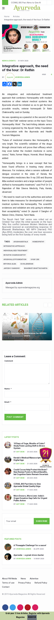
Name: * (7, 389)
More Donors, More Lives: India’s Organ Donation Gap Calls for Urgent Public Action (30, 498)
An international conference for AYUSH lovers (27, 334)
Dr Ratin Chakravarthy (14, 255)
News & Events (9, 61)
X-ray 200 (35, 259)
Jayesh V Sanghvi (11, 268)
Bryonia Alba (9, 264)
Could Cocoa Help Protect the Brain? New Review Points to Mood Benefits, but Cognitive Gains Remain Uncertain (31, 472)
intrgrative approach (14, 246)
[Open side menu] (3, 8)
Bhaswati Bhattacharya (35, 268)
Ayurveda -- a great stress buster (29, 555)
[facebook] (5, 607)
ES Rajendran (26, 264)
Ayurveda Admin (22, 77)
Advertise (34, 578)
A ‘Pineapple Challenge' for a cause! (30, 545)
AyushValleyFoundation (14, 259)
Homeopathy (38, 242)
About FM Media (9, 578)
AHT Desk (20, 452)
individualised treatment (15, 251)
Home (6, 16)
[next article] (44, 2)
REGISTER (32, 617)
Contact (5, 587)
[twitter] (13, 607)
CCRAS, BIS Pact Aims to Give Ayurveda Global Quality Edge (27, 485)
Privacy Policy (24, 583)
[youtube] (28, 607)
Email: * (7, 402)
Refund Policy (41, 583)
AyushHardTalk (20, 242)
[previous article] (49, 2)
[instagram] (35, 607)
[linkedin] (20, 607)
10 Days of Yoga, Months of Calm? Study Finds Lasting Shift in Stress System (29, 445)
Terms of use (8, 583)
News (23, 578)
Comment (8, 361)
